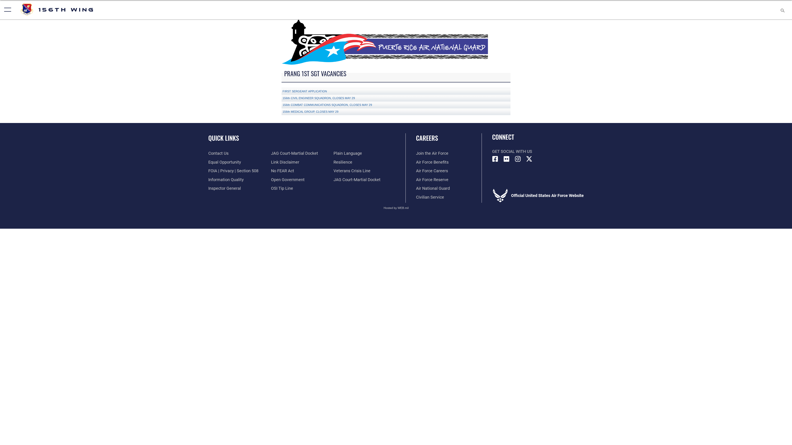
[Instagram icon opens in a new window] (518, 159)
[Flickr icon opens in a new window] (506, 159)
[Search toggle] (782, 10)
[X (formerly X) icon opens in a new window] (529, 159)
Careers (427, 138)
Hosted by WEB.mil (396, 208)
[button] (6, 10)
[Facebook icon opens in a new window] (495, 159)
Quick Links (223, 138)
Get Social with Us (512, 151)
